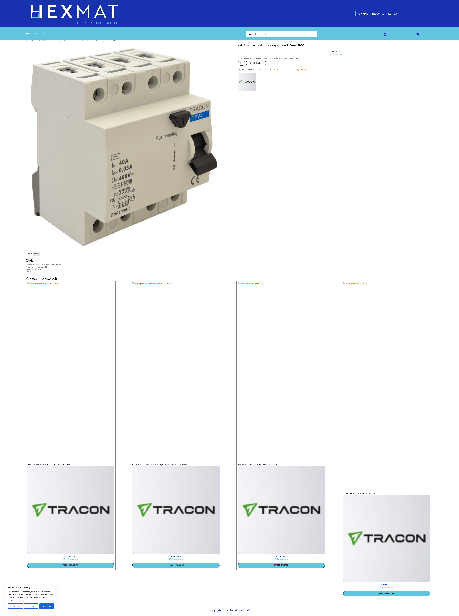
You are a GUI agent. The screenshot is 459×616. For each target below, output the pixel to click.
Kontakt (393, 13)
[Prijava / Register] (385, 35)
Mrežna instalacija (38, 41)
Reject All (31, 606)
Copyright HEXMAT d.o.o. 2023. (229, 610)
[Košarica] (417, 35)
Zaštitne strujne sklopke (53, 41)
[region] (31, 597)
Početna (28, 41)
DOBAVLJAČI (45, 33)
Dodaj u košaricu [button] (70, 565)
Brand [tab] (36, 254)
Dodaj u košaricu (256, 63)
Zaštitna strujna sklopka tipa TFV (72, 41)
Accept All (47, 606)
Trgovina (378, 13)
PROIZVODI (30, 33)
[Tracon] (247, 82)
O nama (363, 13)
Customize (15, 606)
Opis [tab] (30, 254)
